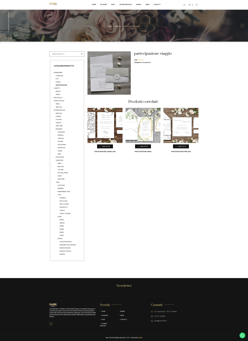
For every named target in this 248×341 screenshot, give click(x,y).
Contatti (123, 319)
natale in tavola (65, 251)
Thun (57, 182)
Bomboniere (58, 72)
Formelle (63, 198)
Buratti (58, 91)
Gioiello (58, 122)
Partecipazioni (146, 62)
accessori (61, 132)
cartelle (61, 138)
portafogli (61, 147)
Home (103, 311)
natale (60, 238)
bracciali (59, 113)
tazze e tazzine (65, 213)
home (60, 176)
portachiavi (62, 144)
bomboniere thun (64, 191)
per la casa (63, 201)
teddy (62, 235)
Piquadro (59, 129)
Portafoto (64, 207)
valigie (60, 151)
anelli (58, 104)
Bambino (61, 188)
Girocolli (59, 107)
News (122, 315)
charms (58, 116)
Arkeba (140, 337)
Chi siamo (105, 315)
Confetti (57, 88)
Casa (59, 194)
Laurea (58, 82)
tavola (62, 210)
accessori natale (66, 241)
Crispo (58, 94)
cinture (60, 141)
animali (62, 223)
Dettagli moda (63, 172)
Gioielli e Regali (59, 100)
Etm (57, 79)
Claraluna (59, 75)
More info (106, 136)
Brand (122, 311)
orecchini (59, 126)
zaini (59, 154)
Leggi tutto (106, 146)
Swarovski (59, 160)
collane (59, 119)
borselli (61, 135)
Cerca (82, 54)
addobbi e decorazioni (68, 245)
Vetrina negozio (59, 110)
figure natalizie (65, 248)
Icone (60, 216)
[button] (242, 335)
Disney (62, 226)
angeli (62, 219)
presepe (62, 254)
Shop (103, 319)
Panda (62, 232)
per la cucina (64, 204)
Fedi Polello (58, 97)
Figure (62, 229)
